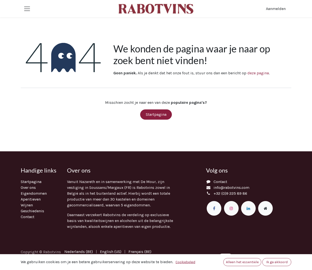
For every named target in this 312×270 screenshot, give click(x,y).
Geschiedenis (32, 211)
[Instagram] (231, 208)
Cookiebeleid (185, 262)
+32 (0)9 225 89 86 (230, 193)
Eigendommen (34, 193)
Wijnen (27, 205)
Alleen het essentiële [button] (242, 262)
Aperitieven (31, 199)
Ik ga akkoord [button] (277, 262)
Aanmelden (276, 8)
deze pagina (258, 73)
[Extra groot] (265, 208)
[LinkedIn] (248, 208)
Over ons (28, 187)
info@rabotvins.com (231, 187)
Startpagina (156, 114)
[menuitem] (78, 251)
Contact (27, 216)
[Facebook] (214, 208)
